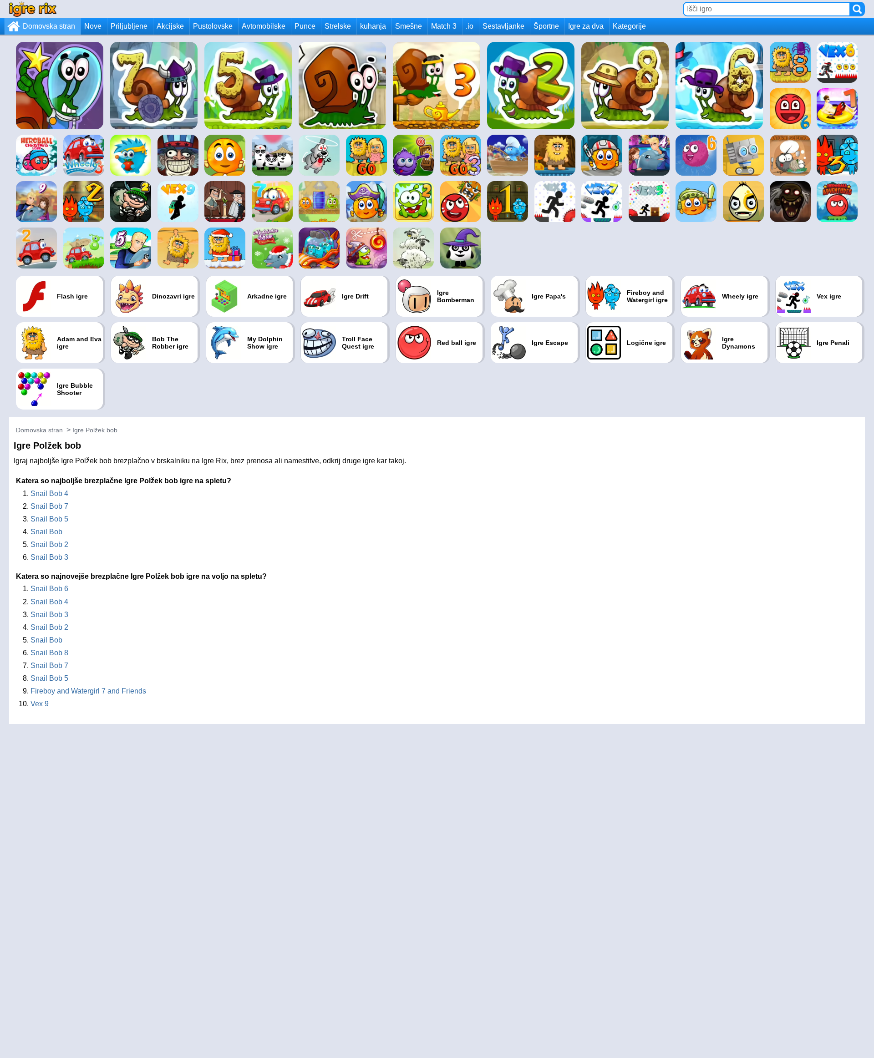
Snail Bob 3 (49, 557)
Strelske (338, 26)
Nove (93, 26)
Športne (546, 26)
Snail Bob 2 (49, 544)
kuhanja (373, 26)
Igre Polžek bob (94, 430)
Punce (305, 26)
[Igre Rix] (32, 8)
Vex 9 (39, 704)
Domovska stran (49, 26)
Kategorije (629, 26)
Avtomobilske (263, 26)
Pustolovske (213, 26)
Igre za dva (586, 26)
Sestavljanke (503, 26)
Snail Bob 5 (49, 519)
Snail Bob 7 (49, 506)
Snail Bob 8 (49, 653)
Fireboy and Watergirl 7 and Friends (88, 691)
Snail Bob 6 (49, 588)
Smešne (408, 26)
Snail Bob (46, 532)
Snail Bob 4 (49, 493)
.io (469, 26)
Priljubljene (129, 26)
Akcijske (170, 26)
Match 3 (444, 26)
